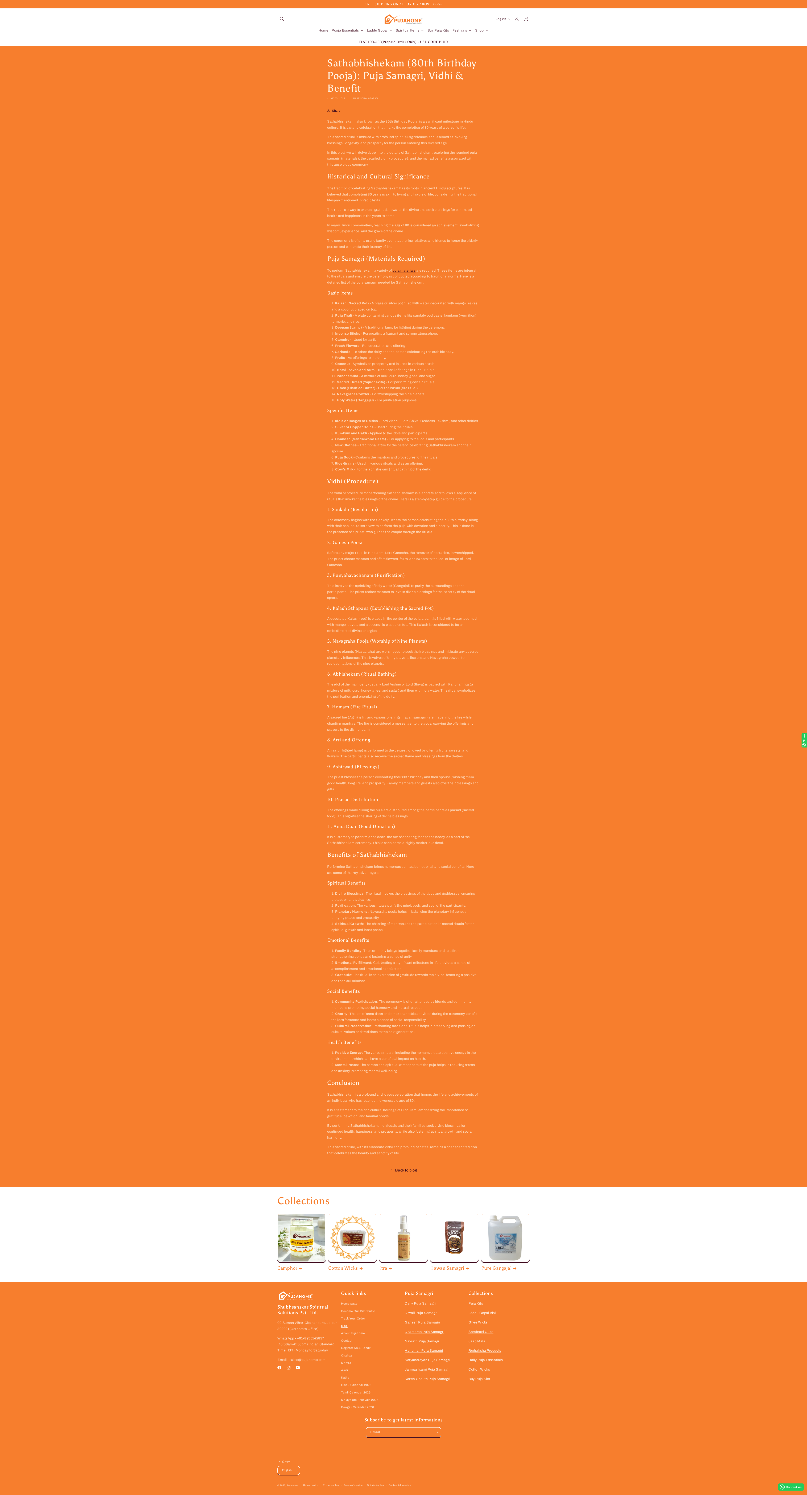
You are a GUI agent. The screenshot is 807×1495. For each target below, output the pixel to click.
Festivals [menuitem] (459, 30)
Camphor (287, 1268)
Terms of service (353, 1485)
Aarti (344, 1370)
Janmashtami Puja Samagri (427, 1369)
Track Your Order (353, 1318)
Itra (383, 1268)
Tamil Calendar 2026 (356, 1392)
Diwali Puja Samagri (421, 1313)
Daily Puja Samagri (420, 1303)
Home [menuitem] (323, 30)
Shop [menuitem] (479, 30)
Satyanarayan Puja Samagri (427, 1360)
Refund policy (311, 1485)
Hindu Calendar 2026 (356, 1385)
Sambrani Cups (480, 1332)
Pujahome (292, 1485)
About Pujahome (353, 1333)
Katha (345, 1377)
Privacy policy (331, 1485)
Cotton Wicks (343, 1268)
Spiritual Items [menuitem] (407, 30)
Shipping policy (375, 1485)
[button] (282, 19)
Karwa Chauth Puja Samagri (427, 1379)
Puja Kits (475, 1303)
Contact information (400, 1485)
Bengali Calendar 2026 (357, 1407)
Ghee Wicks (478, 1322)
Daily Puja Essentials (485, 1360)
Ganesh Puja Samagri (422, 1322)
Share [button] (336, 110)
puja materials (404, 270)
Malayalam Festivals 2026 (359, 1399)
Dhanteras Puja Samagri (424, 1332)
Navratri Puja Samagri (422, 1341)
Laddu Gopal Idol (482, 1313)
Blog (344, 1325)
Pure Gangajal (496, 1268)
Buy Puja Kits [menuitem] (438, 30)
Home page (349, 1303)
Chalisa (346, 1355)
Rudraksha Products (484, 1350)
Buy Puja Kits (479, 1379)
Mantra (346, 1362)
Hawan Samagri (447, 1268)
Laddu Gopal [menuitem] (377, 30)
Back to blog (406, 1170)
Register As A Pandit (356, 1348)
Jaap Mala (476, 1341)
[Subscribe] (436, 1432)
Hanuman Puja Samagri (424, 1350)
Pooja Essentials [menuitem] (345, 30)
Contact (346, 1340)
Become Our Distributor (358, 1311)
